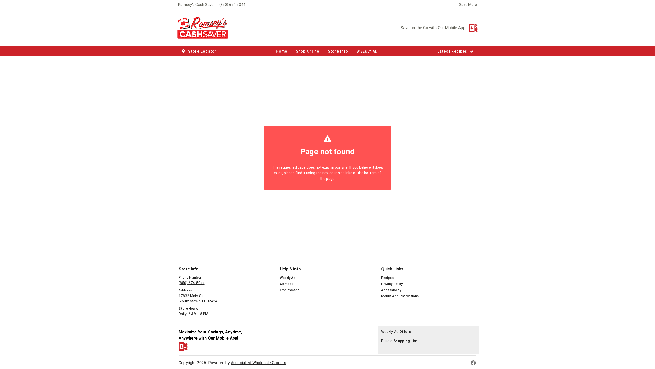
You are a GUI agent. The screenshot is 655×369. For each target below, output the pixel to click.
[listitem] (288, 278)
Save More (468, 5)
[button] (199, 51)
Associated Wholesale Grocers (258, 362)
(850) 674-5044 (232, 5)
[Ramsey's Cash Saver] (204, 28)
